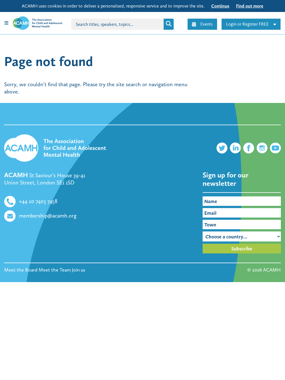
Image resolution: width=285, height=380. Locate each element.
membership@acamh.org (48, 215)
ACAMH (272, 270)
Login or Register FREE (247, 24)
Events (206, 24)
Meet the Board (21, 270)
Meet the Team (55, 270)
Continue (220, 6)
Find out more (249, 6)
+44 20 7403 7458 (38, 201)
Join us (78, 270)
